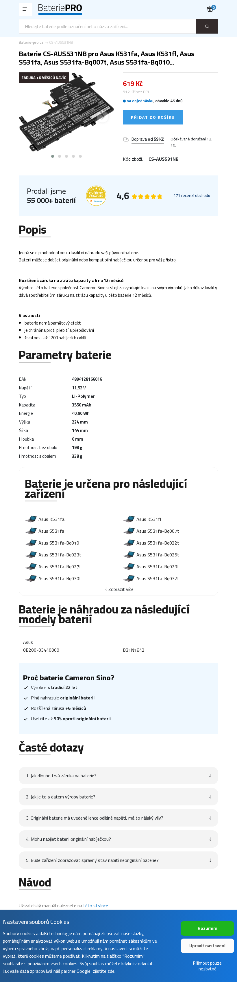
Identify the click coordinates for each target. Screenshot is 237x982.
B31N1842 (134, 650)
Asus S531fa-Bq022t (157, 542)
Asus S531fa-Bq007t (157, 531)
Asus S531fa (51, 531)
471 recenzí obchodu (191, 195)
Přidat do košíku (153, 117)
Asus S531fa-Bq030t (59, 578)
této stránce (95, 905)
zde (111, 971)
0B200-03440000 (41, 650)
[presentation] (30, 116)
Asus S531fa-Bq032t (157, 578)
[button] (52, 156)
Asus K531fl (148, 519)
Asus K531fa (51, 519)
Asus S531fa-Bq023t (59, 554)
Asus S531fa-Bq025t (157, 554)
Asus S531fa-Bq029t (157, 566)
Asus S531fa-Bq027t (59, 566)
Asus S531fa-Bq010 (58, 542)
